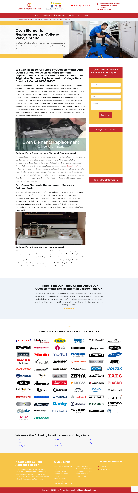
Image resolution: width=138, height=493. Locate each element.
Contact (86, 15)
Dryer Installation (82, 466)
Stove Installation (82, 474)
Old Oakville (58, 446)
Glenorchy (58, 443)
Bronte (21, 440)
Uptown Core (94, 443)
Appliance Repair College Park (31, 19)
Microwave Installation (84, 469)
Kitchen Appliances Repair (61, 475)
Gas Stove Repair (60, 471)
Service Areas (74, 15)
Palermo (92, 440)
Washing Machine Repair (63, 483)
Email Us (104, 466)
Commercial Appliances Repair (63, 467)
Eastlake (57, 440)
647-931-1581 (104, 9)
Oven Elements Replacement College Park (56, 19)
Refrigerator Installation (84, 471)
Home (36, 15)
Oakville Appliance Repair (85, 490)
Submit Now (105, 115)
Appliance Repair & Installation (54, 15)
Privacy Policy (81, 476)
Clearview (22, 443)
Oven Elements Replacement (60, 480)
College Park (23, 446)
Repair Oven (72, 166)
